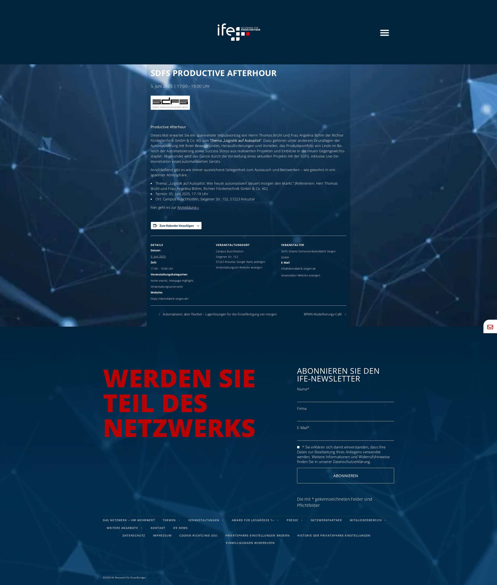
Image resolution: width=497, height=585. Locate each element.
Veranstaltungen (203, 520)
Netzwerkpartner (326, 520)
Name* (303, 389)
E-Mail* (303, 427)
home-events (159, 280)
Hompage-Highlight (181, 280)
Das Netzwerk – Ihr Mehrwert (129, 520)
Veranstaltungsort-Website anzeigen (239, 267)
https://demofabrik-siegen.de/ (170, 298)
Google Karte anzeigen (251, 262)
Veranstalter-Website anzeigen (300, 275)
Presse (292, 520)
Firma (302, 408)
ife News (180, 528)
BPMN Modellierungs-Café (323, 314)
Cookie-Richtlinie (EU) (198, 535)
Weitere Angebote (122, 528)
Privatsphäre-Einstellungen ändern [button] (257, 535)
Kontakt (158, 528)
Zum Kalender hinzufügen (177, 226)
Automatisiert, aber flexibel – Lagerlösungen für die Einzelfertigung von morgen (219, 314)
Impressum (162, 535)
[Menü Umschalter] (384, 32)
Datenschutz (134, 535)
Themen (169, 520)
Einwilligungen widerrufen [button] (250, 543)
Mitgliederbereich (366, 520)
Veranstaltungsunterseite (167, 286)
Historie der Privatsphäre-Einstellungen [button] (333, 535)
